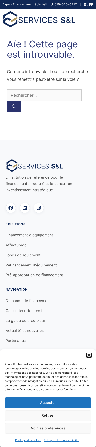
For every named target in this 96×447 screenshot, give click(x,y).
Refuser (48, 415)
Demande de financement (28, 300)
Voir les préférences (48, 428)
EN (86, 4)
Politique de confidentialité (61, 440)
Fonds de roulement (23, 255)
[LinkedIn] (25, 208)
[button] (89, 355)
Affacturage (16, 245)
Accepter (48, 402)
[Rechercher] (14, 106)
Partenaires (16, 340)
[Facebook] (11, 208)
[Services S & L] (39, 19)
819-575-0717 (66, 4)
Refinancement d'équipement (31, 265)
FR (91, 4)
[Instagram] (39, 208)
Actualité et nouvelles (25, 330)
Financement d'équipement (29, 235)
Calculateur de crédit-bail (28, 310)
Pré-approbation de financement (34, 275)
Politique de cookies (28, 440)
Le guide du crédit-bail (26, 320)
